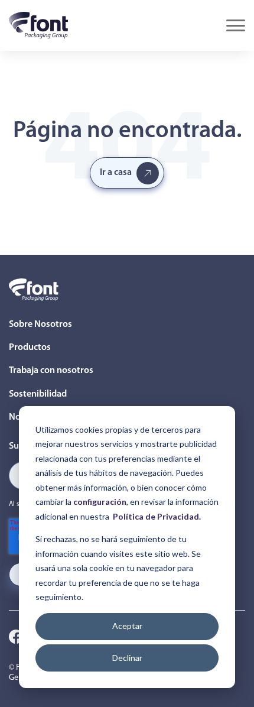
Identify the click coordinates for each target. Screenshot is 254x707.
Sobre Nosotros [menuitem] (40, 324)
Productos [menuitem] (30, 347)
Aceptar (127, 626)
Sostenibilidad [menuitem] (38, 394)
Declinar (127, 658)
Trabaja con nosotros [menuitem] (51, 370)
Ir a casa (116, 172)
